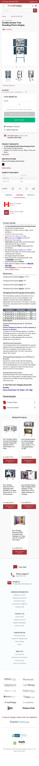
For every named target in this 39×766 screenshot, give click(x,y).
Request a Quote (19, 595)
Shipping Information (19, 598)
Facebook (5, 757)
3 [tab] (23, 67)
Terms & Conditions (19, 663)
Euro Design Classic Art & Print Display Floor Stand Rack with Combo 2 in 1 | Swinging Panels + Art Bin (28, 444)
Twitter (12, 757)
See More (5, 154)
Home (4, 16)
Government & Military (19, 604)
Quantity (6, 100)
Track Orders (19, 617)
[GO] (35, 10)
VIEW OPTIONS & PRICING (10, 461)
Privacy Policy (19, 660)
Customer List (19, 654)
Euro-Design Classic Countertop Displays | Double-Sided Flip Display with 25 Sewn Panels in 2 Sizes (10, 443)
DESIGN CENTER (19, 633)
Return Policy (19, 625)
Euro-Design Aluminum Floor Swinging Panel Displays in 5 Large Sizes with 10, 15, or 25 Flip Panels (10, 489)
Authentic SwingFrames (19, 638)
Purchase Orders (19, 601)
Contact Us (33, 1)
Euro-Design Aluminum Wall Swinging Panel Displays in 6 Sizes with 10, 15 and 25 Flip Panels (18, 535)
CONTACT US (19, 614)
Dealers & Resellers (19, 623)
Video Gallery (19, 641)
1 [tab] (17, 67)
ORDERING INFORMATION (19, 592)
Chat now (22, 135)
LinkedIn (27, 757)
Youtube (34, 757)
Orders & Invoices (19, 620)
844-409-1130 (13, 1)
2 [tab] (19, 67)
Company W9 (19, 607)
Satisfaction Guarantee (19, 657)
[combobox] (19, 10)
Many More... (7, 168)
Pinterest (20, 757)
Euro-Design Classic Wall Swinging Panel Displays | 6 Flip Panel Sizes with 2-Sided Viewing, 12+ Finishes (29, 489)
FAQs (19, 644)
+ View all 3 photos (8, 85)
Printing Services (19, 635)
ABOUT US (19, 651)
